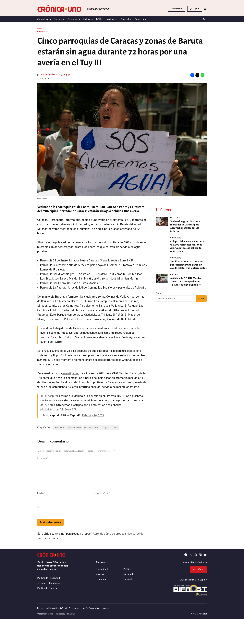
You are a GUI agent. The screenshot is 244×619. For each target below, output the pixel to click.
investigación (70, 373)
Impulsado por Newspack (65, 614)
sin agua (105, 428)
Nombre (41, 493)
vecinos (115, 428)
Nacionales (111, 19)
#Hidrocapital (49, 396)
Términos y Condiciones (49, 583)
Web (39, 507)
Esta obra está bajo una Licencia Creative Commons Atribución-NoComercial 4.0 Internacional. (73, 608)
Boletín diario (176, 9)
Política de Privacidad (48, 578)
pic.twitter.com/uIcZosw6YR (58, 409)
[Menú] (205, 9)
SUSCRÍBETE (198, 570)
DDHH (99, 19)
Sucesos (58, 19)
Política (86, 19)
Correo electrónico (102, 493)
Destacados (175, 218)
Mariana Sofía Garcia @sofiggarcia (57, 74)
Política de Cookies (47, 588)
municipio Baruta (74, 428)
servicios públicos (91, 428)
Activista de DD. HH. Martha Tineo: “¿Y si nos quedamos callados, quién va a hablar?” (185, 281)
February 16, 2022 (93, 415)
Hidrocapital (59, 428)
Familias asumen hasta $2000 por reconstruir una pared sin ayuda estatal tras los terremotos (188, 264)
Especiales (126, 19)
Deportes (139, 19)
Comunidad (43, 19)
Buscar (159, 293)
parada (131, 350)
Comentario (42, 458)
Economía (73, 19)
